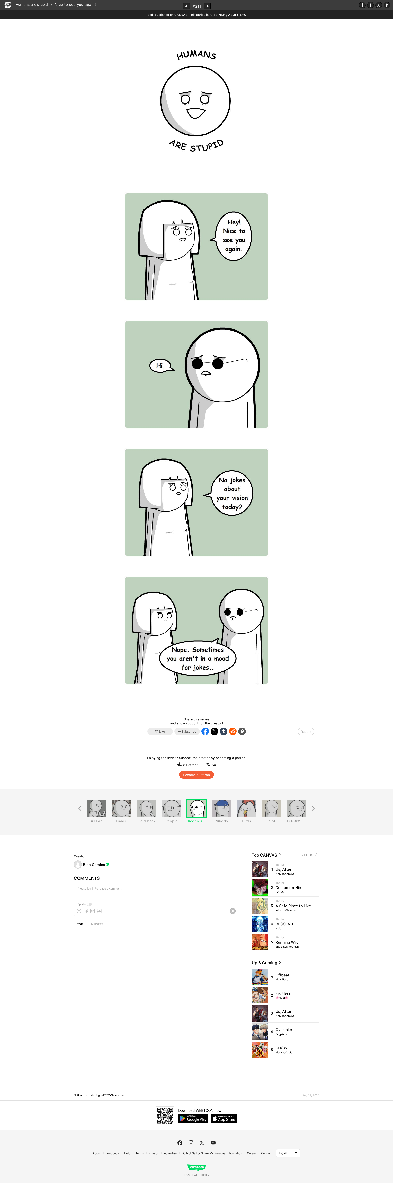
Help (127, 1153)
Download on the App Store (224, 1118)
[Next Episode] (207, 6)
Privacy (154, 1153)
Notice (78, 1095)
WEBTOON (7, 5)
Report (306, 732)
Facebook (370, 5)
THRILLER (304, 855)
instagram (191, 1143)
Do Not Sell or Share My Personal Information (212, 1153)
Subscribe (362, 5)
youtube (213, 1143)
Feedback (112, 1153)
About (97, 1153)
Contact (266, 1153)
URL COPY (387, 5)
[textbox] (155, 892)
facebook (180, 1143)
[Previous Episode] (186, 6)
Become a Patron (196, 775)
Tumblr (223, 731)
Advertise (170, 1153)
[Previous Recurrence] (79, 808)
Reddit (233, 731)
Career (251, 1153)
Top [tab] (80, 924)
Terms (140, 1153)
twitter (202, 1143)
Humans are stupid (32, 4)
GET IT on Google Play (193, 1118)
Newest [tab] (97, 924)
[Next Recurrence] (313, 808)
